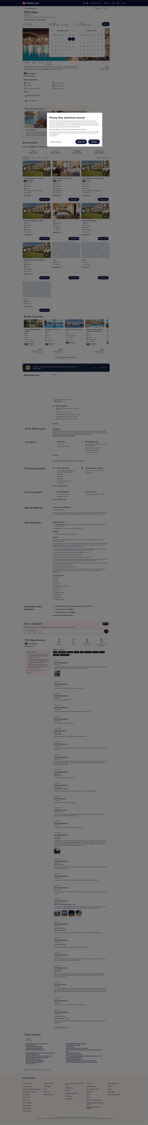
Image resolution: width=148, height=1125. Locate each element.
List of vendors (53, 135)
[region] (74, 130)
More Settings (56, 142)
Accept (94, 142)
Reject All (81, 142)
